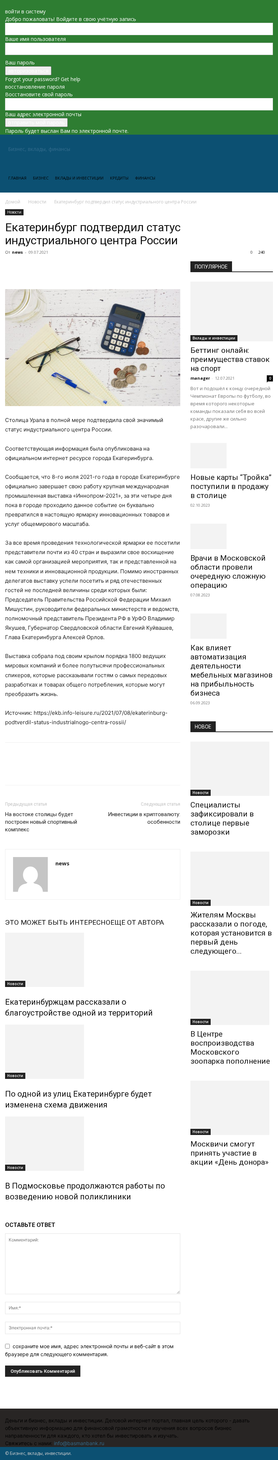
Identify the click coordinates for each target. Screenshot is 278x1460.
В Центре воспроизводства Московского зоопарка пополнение (230, 1048)
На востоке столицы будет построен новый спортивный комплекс (41, 822)
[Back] (7, 3)
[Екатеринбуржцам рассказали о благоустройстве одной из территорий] (92, 960)
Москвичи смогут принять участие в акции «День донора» (229, 1153)
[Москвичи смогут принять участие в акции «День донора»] (231, 1108)
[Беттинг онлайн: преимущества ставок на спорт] (231, 311)
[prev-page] (7, 1212)
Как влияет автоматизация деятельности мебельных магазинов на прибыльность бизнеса (231, 670)
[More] (79, 268)
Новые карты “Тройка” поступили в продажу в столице (230, 486)
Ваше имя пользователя (35, 38)
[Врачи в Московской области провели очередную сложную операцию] (231, 536)
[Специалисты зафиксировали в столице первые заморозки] (231, 769)
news (17, 252)
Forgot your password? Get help (42, 79)
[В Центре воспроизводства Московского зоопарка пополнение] (231, 998)
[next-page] (11, 1212)
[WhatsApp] (62, 268)
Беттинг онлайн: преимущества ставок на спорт (230, 359)
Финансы (145, 178)
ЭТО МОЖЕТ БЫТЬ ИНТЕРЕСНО (57, 922)
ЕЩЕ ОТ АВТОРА (137, 922)
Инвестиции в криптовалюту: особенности (144, 818)
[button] (264, 149)
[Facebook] (12, 268)
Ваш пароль (20, 62)
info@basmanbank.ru (79, 1443)
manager (200, 378)
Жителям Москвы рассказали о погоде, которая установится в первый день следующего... (231, 933)
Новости (37, 202)
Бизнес (41, 178)
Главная (17, 178)
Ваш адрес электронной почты (43, 114)
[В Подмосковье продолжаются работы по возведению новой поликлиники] (92, 1144)
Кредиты (119, 178)
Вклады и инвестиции (79, 178)
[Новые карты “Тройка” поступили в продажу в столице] (231, 455)
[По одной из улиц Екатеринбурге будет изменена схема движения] (92, 1052)
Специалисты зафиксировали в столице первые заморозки (222, 818)
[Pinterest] (45, 268)
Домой (12, 202)
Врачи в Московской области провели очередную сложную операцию (228, 572)
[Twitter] (29, 268)
